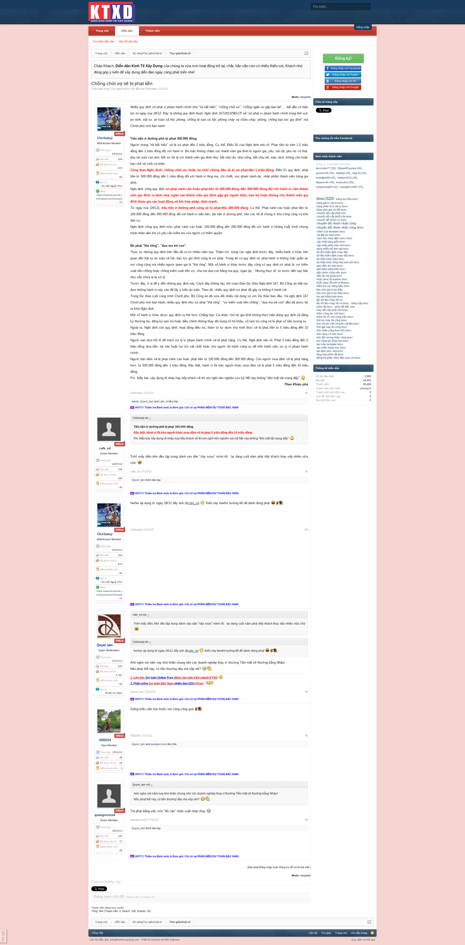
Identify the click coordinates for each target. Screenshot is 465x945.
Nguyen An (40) (325, 182)
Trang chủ (102, 30)
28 (120, 757)
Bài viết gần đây (128, 41)
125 (120, 836)
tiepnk (135, 401)
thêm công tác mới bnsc (331, 313)
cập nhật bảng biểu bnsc (331, 241)
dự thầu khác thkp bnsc (330, 258)
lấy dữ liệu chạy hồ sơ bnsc (333, 303)
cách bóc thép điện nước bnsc (334, 238)
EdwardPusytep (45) (350, 168)
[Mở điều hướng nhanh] (306, 53)
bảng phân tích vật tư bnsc (332, 206)
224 (120, 159)
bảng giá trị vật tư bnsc (330, 202)
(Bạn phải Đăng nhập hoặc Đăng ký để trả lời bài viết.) (279, 867)
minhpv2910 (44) (347, 177)
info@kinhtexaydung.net (124, 939)
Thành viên (153, 30)
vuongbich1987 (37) (351, 186)
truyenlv (305, 96)
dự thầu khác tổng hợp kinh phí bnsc (338, 262)
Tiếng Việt (97, 932)
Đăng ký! (343, 58)
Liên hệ (313, 932)
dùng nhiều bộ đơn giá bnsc (333, 248)
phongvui (365, 388)
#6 (306, 819)
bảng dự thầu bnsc (347, 199)
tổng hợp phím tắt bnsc (330, 354)
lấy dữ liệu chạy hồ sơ (329, 299)
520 (120, 666)
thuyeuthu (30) (344, 182)
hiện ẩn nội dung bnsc (329, 275)
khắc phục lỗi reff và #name (333, 282)
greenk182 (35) (325, 173)
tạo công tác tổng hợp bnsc (333, 340)
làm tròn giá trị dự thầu (330, 289)
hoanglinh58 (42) (325, 177)
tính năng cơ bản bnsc (330, 334)
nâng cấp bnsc (360, 303)
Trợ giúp (326, 932)
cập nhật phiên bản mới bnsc (333, 245)
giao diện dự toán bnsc (330, 265)
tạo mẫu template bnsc (330, 344)
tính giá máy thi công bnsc (332, 327)
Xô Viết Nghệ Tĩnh (111, 186)
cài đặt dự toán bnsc (329, 234)
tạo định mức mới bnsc (330, 350)
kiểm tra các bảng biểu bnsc (333, 286)
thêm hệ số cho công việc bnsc (335, 316)
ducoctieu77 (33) (326, 168)
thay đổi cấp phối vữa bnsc (332, 310)
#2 (306, 471)
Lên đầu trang (359, 932)
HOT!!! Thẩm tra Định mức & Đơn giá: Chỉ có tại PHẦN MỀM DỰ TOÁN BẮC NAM (186, 407)
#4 (306, 691)
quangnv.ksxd (159, 744)
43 (120, 487)
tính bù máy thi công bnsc (332, 320)
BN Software (172, 939)
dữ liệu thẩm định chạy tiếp (332, 252)
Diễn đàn (127, 30)
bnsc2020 (325, 198)
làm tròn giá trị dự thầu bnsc (333, 293)
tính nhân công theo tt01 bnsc (334, 330)
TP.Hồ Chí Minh (113, 693)
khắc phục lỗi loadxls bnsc (332, 279)
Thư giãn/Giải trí (120, 88)
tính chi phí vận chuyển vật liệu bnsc (338, 323)
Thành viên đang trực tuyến (107, 907)
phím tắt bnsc (325, 306)
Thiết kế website (150, 939)
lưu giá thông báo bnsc (330, 296)
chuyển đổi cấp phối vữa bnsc (334, 216)
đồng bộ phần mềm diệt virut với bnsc (339, 357)
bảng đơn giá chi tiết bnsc (332, 209)
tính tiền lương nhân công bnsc (335, 337)
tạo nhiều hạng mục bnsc (331, 347)
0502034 (105, 740)
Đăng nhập (362, 27)
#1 (306, 392)
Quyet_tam (146, 401)
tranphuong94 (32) (327, 186)
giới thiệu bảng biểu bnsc (331, 269)
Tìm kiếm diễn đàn (103, 41)
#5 (306, 735)
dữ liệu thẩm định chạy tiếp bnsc (335, 255)
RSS (372, 933)
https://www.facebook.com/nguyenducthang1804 (109, 199)
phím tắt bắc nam (345, 306)
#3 (306, 529)
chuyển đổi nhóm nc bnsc (332, 219)
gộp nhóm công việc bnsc (332, 272)
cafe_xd (164, 401)
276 (120, 469)
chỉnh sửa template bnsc (331, 231)
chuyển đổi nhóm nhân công (336, 223)
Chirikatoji (150, 88)
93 (120, 177)
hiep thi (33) (359, 173)
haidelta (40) (343, 173)
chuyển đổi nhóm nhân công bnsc (340, 227)
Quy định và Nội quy (363, 939)
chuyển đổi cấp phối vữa (331, 213)
